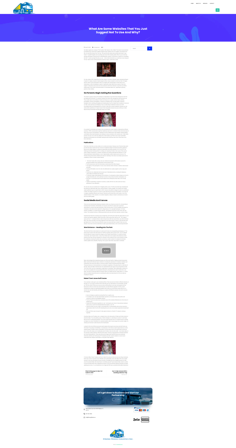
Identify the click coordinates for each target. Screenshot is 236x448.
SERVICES (205, 3)
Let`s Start (117, 399)
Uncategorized (97, 47)
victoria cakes (124, 331)
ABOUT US (198, 3)
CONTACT (212, 3)
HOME (192, 3)
